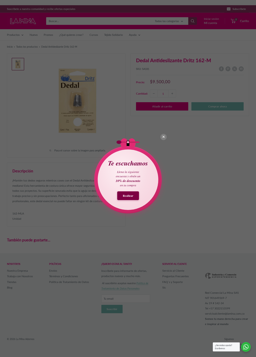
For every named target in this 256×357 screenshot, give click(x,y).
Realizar (128, 196)
